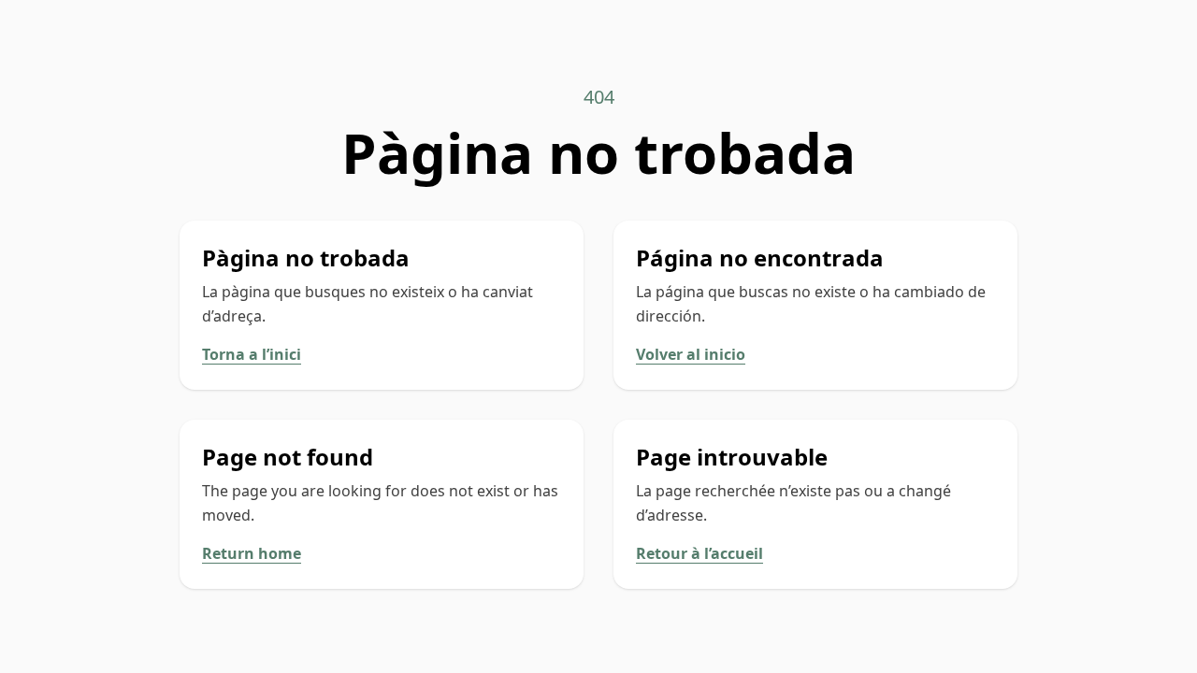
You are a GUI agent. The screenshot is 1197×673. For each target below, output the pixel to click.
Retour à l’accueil (699, 553)
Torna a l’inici (251, 354)
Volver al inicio (690, 354)
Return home (251, 553)
